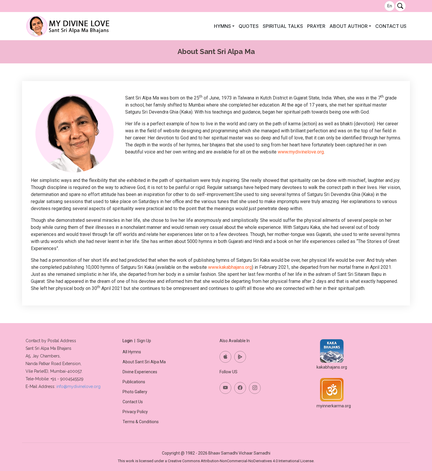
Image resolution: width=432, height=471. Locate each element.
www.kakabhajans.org (230, 267)
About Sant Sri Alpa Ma (144, 362)
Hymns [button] (222, 26)
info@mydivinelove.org (78, 386)
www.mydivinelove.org (301, 152)
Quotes (249, 26)
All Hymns (132, 352)
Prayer (316, 26)
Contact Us (390, 26)
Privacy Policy (135, 412)
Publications (134, 382)
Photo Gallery (135, 392)
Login (128, 341)
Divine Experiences (140, 372)
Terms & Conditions (141, 422)
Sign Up (144, 341)
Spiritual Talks (283, 26)
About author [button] (348, 26)
